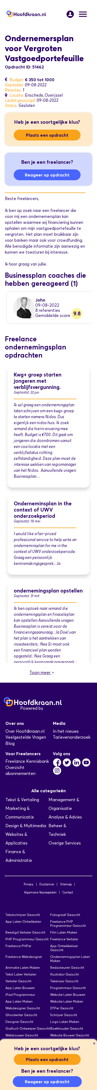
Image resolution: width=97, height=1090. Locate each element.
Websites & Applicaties (16, 839)
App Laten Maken (19, 1001)
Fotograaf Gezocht (65, 915)
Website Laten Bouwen (67, 995)
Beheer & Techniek (57, 830)
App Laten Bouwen (20, 988)
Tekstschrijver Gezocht (22, 915)
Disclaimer (46, 884)
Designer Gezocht (19, 1022)
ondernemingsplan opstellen (48, 591)
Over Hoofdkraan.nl (24, 731)
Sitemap (66, 884)
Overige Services (64, 843)
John (40, 300)
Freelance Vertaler (64, 939)
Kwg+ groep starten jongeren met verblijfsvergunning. (37, 381)
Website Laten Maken (66, 1001)
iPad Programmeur (20, 995)
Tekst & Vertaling (22, 799)
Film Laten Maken (63, 932)
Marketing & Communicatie (19, 813)
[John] (24, 307)
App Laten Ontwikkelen (23, 921)
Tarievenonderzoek (72, 737)
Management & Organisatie (63, 804)
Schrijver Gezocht (63, 1015)
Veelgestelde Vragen (25, 737)
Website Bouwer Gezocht (69, 1035)
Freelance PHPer (18, 946)
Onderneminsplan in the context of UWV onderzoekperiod (43, 509)
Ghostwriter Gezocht (21, 1015)
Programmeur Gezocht (68, 988)
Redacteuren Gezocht (67, 967)
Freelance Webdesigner (23, 957)
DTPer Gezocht (61, 1008)
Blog (10, 743)
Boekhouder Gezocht (66, 1028)
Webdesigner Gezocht (22, 1008)
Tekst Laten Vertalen (20, 974)
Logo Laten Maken (64, 1022)
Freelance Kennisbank (27, 761)
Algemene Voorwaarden (40, 892)
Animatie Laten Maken (22, 967)
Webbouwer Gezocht (21, 1035)
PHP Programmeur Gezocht (26, 939)
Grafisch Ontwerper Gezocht (27, 1028)
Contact (67, 892)
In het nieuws (66, 731)
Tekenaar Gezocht (64, 981)
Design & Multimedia (25, 825)
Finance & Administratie (18, 856)
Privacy (28, 884)
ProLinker (53, 708)
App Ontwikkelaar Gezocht (64, 948)
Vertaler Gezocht (18, 981)
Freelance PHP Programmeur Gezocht (68, 923)
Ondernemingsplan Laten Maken (70, 959)
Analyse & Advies (65, 817)
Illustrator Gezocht (64, 974)
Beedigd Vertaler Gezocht (25, 932)
